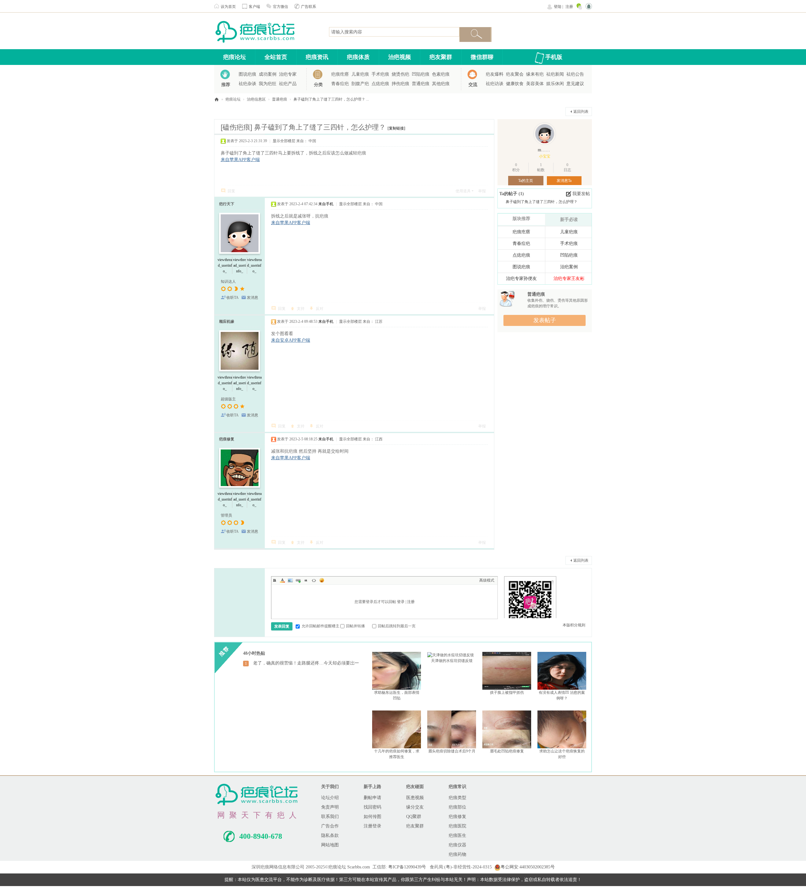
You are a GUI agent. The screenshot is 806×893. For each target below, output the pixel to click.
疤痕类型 (457, 797)
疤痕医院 (457, 826)
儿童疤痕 (360, 74)
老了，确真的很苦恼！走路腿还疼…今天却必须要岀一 (306, 663)
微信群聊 (482, 57)
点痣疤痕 (380, 83)
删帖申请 (372, 797)
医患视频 (415, 797)
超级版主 (228, 399)
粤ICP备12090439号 (407, 867)
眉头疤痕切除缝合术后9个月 (451, 751)
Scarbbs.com (358, 867)
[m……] (544, 133)
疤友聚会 (515, 74)
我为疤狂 (267, 83)
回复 (231, 191)
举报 (482, 191)
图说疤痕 (247, 74)
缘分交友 (415, 807)
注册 (569, 6)
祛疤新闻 (555, 74)
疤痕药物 (457, 854)
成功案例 (267, 74)
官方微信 (280, 6)
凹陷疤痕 (420, 74)
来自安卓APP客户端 (290, 340)
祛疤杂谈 (247, 83)
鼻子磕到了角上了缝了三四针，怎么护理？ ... (331, 99)
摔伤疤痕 (400, 83)
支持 (300, 308)
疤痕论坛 (234, 57)
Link (298, 580)
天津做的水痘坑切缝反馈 (452, 660)
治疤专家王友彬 (568, 278)
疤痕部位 (457, 807)
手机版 (553, 57)
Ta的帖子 (509, 193)
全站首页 (275, 57)
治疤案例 (569, 266)
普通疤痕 (420, 83)
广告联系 (308, 6)
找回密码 (372, 807)
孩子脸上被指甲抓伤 (507, 692)
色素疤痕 (441, 74)
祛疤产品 (288, 83)
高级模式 (486, 580)
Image (290, 580)
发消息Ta (564, 180)
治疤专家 (288, 74)
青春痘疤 (340, 83)
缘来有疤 (535, 74)
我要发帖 (581, 193)
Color (282, 580)
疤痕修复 (226, 439)
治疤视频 (399, 57)
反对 (319, 308)
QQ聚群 (413, 816)
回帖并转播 (355, 626)
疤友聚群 (440, 57)
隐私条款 (330, 835)
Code (314, 580)
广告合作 (330, 826)
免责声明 (330, 807)
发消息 (252, 297)
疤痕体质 (358, 57)
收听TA (232, 297)
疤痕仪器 (457, 845)
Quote (306, 580)
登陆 (557, 6)
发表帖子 (544, 320)
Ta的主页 (525, 180)
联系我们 (330, 816)
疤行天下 (226, 204)
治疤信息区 (256, 99)
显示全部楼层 (284, 141)
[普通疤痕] (507, 298)
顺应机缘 (226, 321)
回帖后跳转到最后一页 (397, 626)
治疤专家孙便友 (521, 278)
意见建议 (575, 83)
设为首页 (228, 6)
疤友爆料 (494, 74)
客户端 (254, 6)
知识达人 (228, 281)
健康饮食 (515, 83)
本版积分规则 (574, 625)
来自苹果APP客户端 (240, 159)
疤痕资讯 (317, 57)
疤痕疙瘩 (340, 74)
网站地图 (330, 845)
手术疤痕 (380, 74)
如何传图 (372, 816)
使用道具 (463, 191)
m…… (544, 150)
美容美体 (535, 83)
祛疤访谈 (494, 83)
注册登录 (372, 826)
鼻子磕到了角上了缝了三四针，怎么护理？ (541, 202)
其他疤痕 (441, 83)
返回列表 (580, 111)
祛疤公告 (575, 74)
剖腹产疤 (360, 83)
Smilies (322, 580)
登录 (401, 602)
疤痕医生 (457, 835)
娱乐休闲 (555, 83)
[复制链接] (396, 128)
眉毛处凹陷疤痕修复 (507, 751)
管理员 (226, 515)
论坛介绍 (330, 797)
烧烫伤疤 (400, 74)
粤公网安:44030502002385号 (528, 867)
